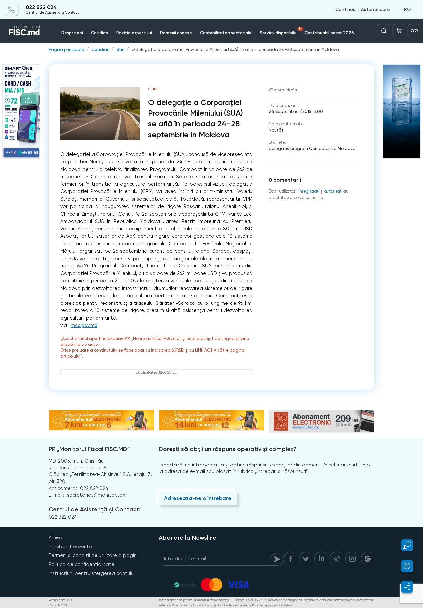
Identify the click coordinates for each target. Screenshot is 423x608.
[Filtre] (414, 30)
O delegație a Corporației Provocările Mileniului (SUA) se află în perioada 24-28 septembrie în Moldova (235, 50)
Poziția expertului (134, 32)
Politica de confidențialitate (81, 564)
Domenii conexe (176, 32)
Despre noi (72, 32)
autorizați (333, 191)
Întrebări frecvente (70, 546)
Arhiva (55, 537)
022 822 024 (41, 7)
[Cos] (399, 30)
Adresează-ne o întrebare (197, 498)
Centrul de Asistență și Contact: (95, 509)
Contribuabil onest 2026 (329, 32)
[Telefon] (11, 9)
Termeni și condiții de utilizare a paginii (93, 555)
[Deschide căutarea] (383, 30)
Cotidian (99, 32)
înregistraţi (308, 191)
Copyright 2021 (58, 605)
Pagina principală (66, 50)
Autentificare (375, 9)
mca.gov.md (84, 325)
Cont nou (345, 9)
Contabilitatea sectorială (225, 32)
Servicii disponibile (281, 31)
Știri (120, 50)
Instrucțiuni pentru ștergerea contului (92, 573)
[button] (403, 545)
